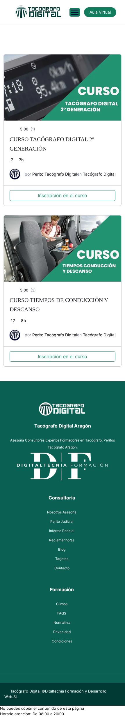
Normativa (61, 622)
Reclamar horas (61, 540)
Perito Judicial (62, 521)
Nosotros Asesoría (61, 512)
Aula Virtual (100, 12)
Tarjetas (61, 559)
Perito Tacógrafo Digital (54, 174)
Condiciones (62, 641)
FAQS (61, 613)
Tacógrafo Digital (99, 174)
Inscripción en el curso (62, 195)
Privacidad (62, 632)
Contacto (61, 568)
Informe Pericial (61, 531)
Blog (61, 549)
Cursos (61, 604)
